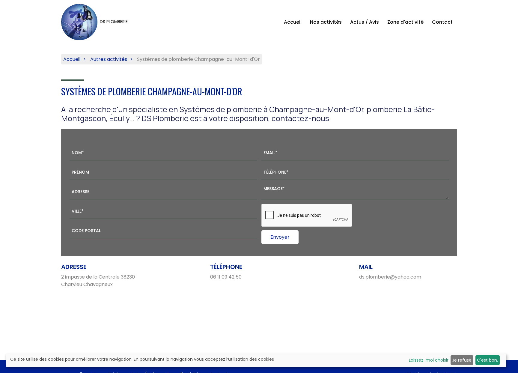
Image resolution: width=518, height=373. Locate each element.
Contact (442, 22)
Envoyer (280, 237)
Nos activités (326, 22)
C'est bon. (487, 360)
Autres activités (108, 59)
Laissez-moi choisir (428, 360)
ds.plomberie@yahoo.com (390, 276)
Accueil (293, 22)
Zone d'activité (405, 22)
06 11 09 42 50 (226, 276)
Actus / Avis (364, 22)
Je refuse (462, 360)
